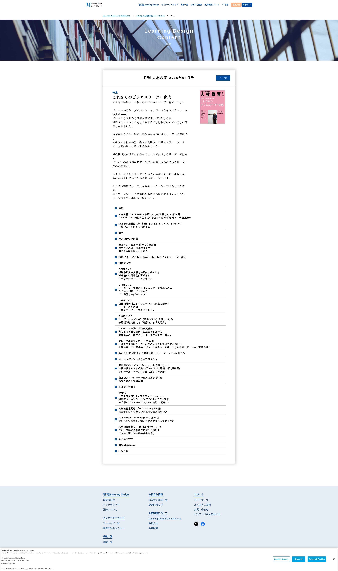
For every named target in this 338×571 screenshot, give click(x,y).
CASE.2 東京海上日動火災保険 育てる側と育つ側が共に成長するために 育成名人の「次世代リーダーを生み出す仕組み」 (145, 331)
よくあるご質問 (202, 504)
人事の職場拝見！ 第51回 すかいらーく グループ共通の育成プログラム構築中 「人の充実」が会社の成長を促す (140, 430)
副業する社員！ (127, 387)
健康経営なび (156, 504)
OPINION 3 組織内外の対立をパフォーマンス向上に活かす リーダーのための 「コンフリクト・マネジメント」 (144, 305)
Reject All (299, 559)
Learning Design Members (116, 15)
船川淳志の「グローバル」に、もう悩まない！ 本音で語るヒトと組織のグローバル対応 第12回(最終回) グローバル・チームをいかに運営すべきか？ (149, 368)
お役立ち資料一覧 (158, 500)
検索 (226, 5)
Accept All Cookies (317, 559)
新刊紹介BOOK (127, 445)
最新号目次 (109, 500)
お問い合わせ (201, 509)
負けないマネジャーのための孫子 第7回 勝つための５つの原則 (140, 379)
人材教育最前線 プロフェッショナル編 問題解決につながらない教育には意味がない (143, 410)
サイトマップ (201, 500)
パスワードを (207, 514)
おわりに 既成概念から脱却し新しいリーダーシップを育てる (152, 353)
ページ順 (223, 78)
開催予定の (113, 528)
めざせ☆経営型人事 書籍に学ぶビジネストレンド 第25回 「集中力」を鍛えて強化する (150, 225)
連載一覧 (184, 5)
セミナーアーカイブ (169, 5)
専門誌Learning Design (148, 5)
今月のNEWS (126, 439)
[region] (169, 559)
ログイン (247, 5)
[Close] (334, 559)
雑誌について (110, 509)
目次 (121, 232)
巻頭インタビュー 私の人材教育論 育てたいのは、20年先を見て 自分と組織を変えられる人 (137, 247)
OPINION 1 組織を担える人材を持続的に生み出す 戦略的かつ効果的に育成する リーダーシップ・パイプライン (139, 274)
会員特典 (153, 528)
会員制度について (212, 5)
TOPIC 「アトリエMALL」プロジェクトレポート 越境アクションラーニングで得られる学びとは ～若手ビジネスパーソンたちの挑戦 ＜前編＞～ (144, 397)
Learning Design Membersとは (165, 518)
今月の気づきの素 (128, 238)
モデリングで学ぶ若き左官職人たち (138, 359)
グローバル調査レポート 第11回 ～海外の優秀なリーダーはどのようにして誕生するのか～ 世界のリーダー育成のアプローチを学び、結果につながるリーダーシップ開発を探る (165, 344)
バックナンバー (111, 504)
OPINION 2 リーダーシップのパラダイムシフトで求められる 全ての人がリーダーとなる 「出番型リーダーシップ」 (145, 289)
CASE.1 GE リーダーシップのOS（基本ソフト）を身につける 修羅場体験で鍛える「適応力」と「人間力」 (146, 319)
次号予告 (123, 451)
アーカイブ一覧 (111, 523)
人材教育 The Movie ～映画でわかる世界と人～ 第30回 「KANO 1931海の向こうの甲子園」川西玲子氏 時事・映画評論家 (155, 216)
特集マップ (125, 263)
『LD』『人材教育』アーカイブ (150, 15)
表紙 (121, 208)
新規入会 (236, 5)
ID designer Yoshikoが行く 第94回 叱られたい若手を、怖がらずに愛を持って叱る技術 (147, 419)
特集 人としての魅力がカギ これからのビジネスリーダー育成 (152, 257)
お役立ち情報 (196, 5)
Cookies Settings (281, 559)
